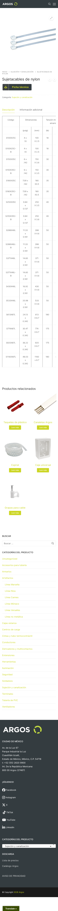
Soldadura (7, 681)
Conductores (8, 642)
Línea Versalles (12, 610)
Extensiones (8, 655)
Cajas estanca (9, 623)
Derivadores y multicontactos (17, 649)
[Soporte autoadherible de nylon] (54, 80)
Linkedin (9, 827)
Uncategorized (9, 558)
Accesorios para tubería (14, 565)
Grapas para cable (15, 507)
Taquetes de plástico (15, 422)
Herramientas (9, 661)
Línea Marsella (12, 584)
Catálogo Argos (10, 866)
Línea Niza (10, 591)
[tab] (8, 110)
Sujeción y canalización (22, 72)
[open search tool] (49, 4)
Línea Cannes (11, 597)
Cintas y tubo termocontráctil (17, 636)
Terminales (7, 693)
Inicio (4, 72)
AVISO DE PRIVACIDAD (13, 876)
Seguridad (7, 674)
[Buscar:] (29, 543)
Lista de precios (10, 860)
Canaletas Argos (43, 422)
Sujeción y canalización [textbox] (28, 846)
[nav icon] (54, 4)
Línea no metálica (14, 616)
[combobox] (29, 846)
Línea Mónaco (12, 603)
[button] (51, 18)
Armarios (6, 571)
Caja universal (43, 465)
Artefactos (7, 578)
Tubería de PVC (10, 700)
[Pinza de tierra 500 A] (49, 80)
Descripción (8, 109)
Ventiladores (8, 706)
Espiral (15, 465)
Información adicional (31, 109)
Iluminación (8, 668)
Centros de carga (11, 629)
